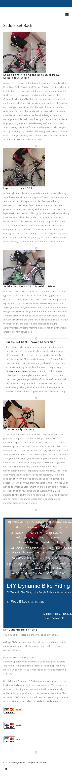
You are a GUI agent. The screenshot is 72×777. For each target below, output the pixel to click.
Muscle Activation (19, 371)
